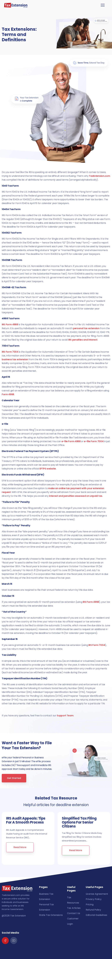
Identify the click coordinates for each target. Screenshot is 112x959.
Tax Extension (18, 915)
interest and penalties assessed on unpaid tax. (76, 496)
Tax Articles (73, 908)
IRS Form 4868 (10, 324)
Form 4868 (8, 394)
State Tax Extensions (51, 915)
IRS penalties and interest (82, 339)
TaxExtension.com (99, 176)
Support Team (65, 715)
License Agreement (97, 894)
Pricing (89, 904)
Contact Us (73, 913)
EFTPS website (48, 468)
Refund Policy (93, 909)
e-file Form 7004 (93, 441)
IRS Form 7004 (10, 351)
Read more (20, 847)
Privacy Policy (94, 899)
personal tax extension (86, 328)
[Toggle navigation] (103, 5)
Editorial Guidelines (96, 915)
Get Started (14, 778)
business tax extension (15, 359)
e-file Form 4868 (71, 441)
